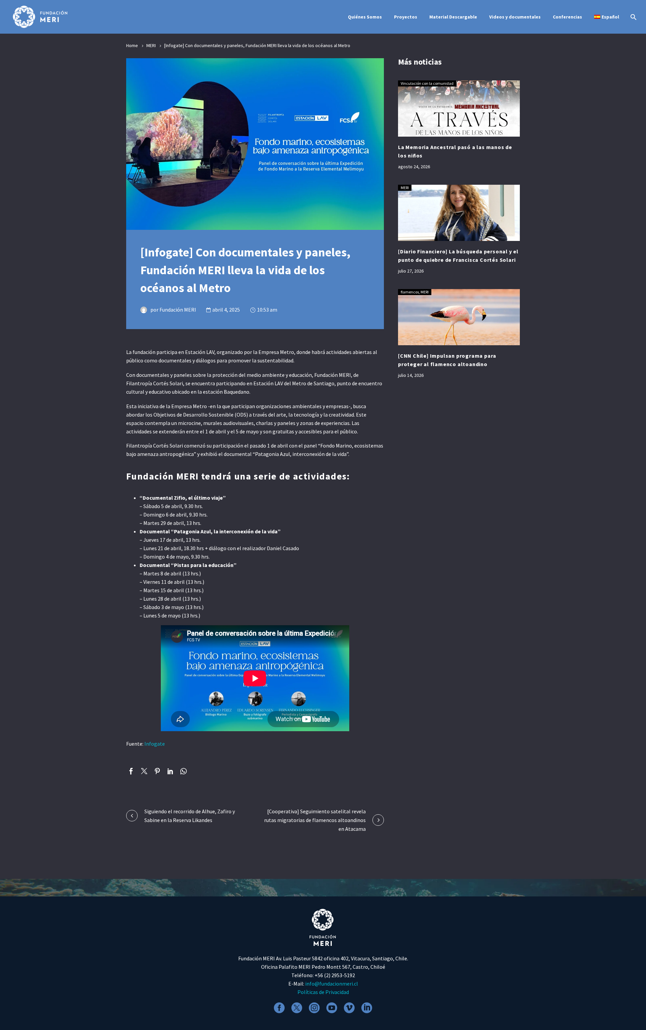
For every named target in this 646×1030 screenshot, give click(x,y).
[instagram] (314, 1007)
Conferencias (567, 17)
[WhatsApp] (183, 771)
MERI (151, 45)
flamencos (410, 291)
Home (132, 45)
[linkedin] (366, 1007)
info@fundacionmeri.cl (331, 983)
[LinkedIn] (170, 771)
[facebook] (279, 1007)
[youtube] (331, 1007)
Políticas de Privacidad (323, 992)
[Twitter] (144, 771)
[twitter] (296, 1007)
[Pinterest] (157, 771)
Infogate (154, 743)
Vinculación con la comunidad (427, 83)
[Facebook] (131, 771)
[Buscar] (632, 17)
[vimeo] (349, 1007)
